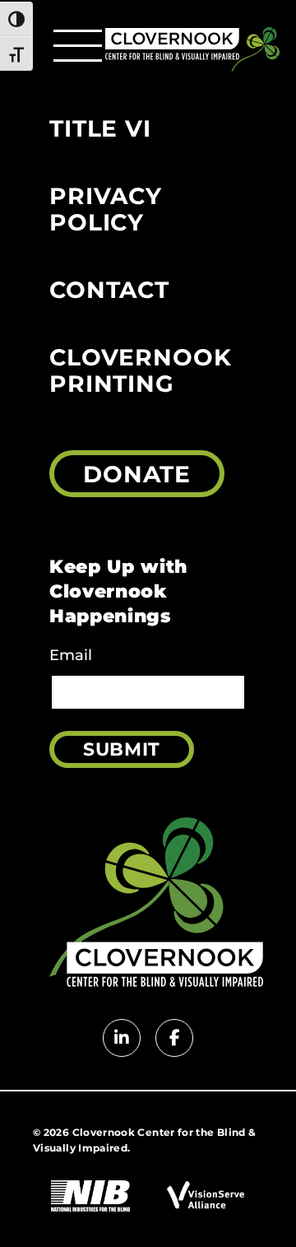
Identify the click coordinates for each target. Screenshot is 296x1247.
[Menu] (77, 45)
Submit (121, 749)
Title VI (100, 128)
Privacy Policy (105, 209)
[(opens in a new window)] (90, 1197)
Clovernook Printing (140, 370)
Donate (137, 474)
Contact (109, 290)
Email (70, 655)
